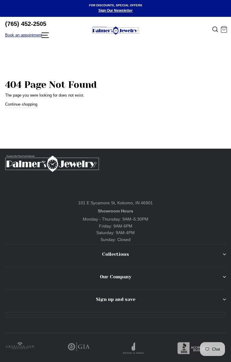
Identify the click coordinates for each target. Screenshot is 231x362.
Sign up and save (115, 299)
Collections (115, 254)
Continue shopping (21, 104)
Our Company (115, 277)
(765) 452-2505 (25, 23)
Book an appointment (23, 35)
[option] (115, 8)
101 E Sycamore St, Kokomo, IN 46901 (115, 202)
